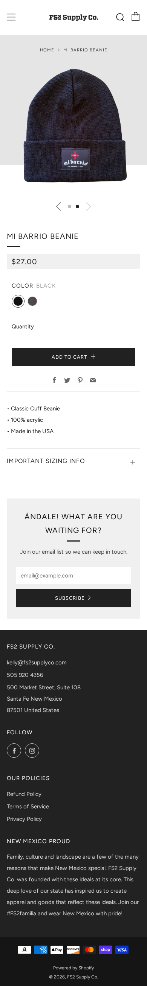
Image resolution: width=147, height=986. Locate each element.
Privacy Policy (24, 819)
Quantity (23, 326)
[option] (73, 129)
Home (47, 50)
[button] (69, 206)
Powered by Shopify (73, 968)
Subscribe (70, 598)
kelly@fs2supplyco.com (37, 662)
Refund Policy (24, 794)
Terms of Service (28, 806)
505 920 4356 (25, 675)
